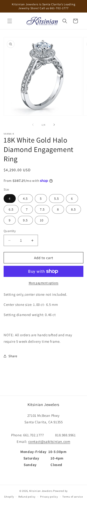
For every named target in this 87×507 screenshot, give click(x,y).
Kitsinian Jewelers (41, 491)
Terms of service (72, 496)
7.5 (42, 209)
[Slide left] (33, 124)
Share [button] (12, 356)
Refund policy (27, 496)
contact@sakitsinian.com (49, 441)
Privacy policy (49, 496)
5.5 (56, 198)
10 (42, 220)
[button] (9, 21)
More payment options (43, 283)
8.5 (73, 209)
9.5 (25, 220)
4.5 (25, 198)
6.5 (11, 209)
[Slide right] (54, 124)
